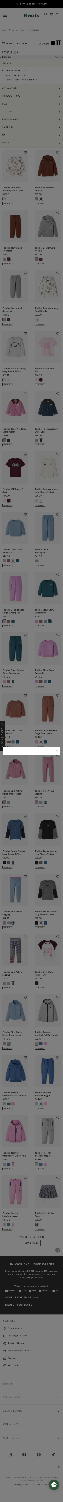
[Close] (56, 751)
